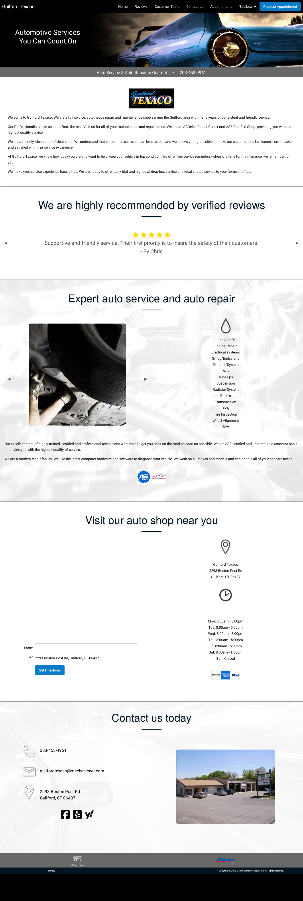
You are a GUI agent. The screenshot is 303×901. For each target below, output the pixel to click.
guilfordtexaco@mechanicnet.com (72, 770)
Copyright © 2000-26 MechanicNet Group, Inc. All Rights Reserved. (251, 871)
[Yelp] (77, 814)
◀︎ (5, 243)
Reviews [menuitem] (141, 6)
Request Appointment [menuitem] (280, 6)
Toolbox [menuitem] (245, 6)
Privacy (51, 871)
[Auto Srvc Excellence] (144, 477)
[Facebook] (65, 814)
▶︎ (297, 243)
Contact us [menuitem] (194, 6)
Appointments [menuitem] (221, 6)
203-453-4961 (193, 72)
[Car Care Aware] (159, 477)
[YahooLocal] (89, 814)
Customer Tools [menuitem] (167, 6)
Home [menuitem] (123, 6)
